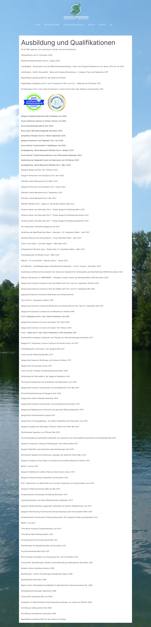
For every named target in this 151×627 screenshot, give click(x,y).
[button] (111, 24)
